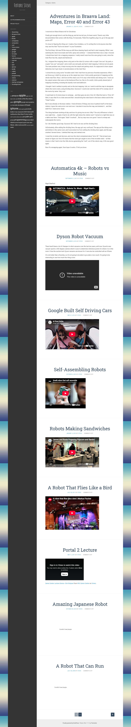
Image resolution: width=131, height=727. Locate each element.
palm (23, 117)
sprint (25, 122)
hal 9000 (12, 105)
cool (13, 45)
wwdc (12, 127)
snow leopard (19, 122)
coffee (24, 99)
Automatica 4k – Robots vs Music (80, 171)
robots (14, 78)
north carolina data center (16, 117)
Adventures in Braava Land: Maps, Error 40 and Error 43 (80, 19)
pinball (14, 73)
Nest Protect (25, 114)
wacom (31, 125)
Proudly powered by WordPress (71, 723)
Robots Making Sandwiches (80, 428)
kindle (13, 69)
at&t (32, 96)
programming (16, 75)
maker (14, 71)
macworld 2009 (22, 112)
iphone (14, 67)
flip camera (29, 99)
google (14, 51)
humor (14, 56)
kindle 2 (12, 112)
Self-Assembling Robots (80, 369)
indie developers (17, 58)
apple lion (28, 96)
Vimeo (94, 583)
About (12, 16)
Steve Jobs (14, 125)
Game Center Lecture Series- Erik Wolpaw (59, 583)
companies (15, 41)
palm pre (29, 117)
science (14, 80)
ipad (13, 64)
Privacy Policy (14, 23)
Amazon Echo (16, 34)
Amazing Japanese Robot (79, 604)
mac (16, 112)
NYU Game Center (83, 583)
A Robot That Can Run (80, 666)
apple (13, 36)
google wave (25, 102)
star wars (29, 122)
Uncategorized (16, 84)
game (12, 102)
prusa (28, 120)
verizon (28, 125)
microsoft (30, 112)
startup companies (17, 82)
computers (15, 43)
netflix (31, 114)
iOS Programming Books (17, 19)
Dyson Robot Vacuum (80, 236)
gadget (14, 49)
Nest (19, 114)
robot (32, 120)
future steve (15, 47)
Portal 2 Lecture (80, 550)
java (26, 109)
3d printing (15, 32)
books (19, 99)
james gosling (22, 109)
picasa (12, 120)
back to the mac (14, 99)
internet (14, 60)
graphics (31, 102)
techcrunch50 (22, 125)
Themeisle (94, 723)
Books (14, 38)
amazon (15, 96)
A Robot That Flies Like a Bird (80, 488)
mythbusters (14, 114)
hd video (14, 54)
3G (11, 96)
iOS (13, 62)
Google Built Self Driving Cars (80, 310)
